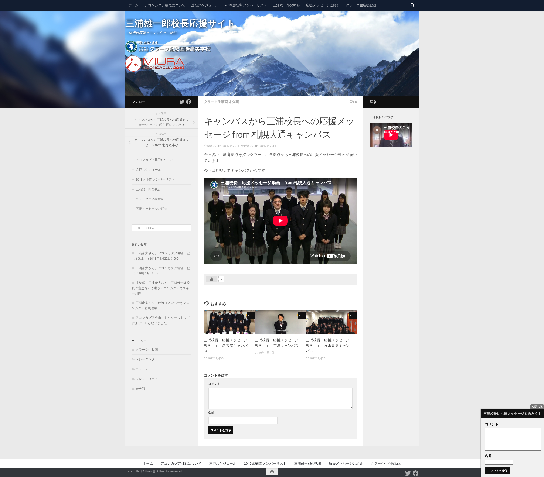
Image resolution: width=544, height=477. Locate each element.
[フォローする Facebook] (188, 101)
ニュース (142, 369)
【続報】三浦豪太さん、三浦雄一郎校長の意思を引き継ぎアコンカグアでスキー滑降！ (161, 288)
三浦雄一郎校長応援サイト (180, 23)
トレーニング (145, 359)
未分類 (234, 102)
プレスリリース (147, 379)
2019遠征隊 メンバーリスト (245, 5)
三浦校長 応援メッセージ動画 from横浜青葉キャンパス (328, 345)
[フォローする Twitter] (181, 101)
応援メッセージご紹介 (323, 5)
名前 (211, 413)
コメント (214, 384)
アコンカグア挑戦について (164, 5)
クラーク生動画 (216, 102)
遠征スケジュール (204, 5)
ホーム (133, 5)
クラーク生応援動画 (361, 5)
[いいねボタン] (211, 279)
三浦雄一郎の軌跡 (286, 5)
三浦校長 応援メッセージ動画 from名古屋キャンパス (226, 345)
